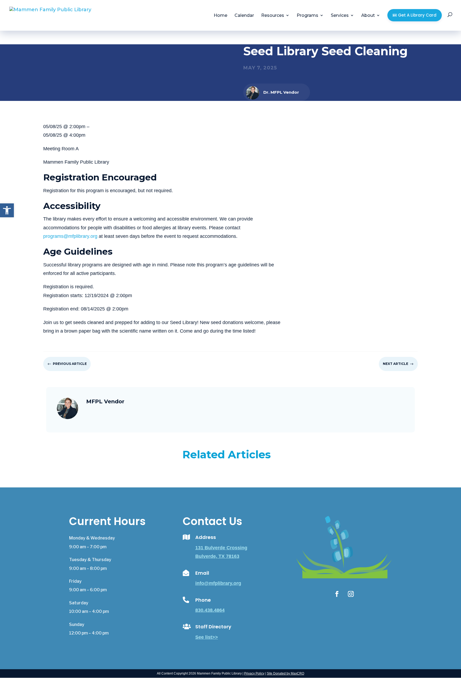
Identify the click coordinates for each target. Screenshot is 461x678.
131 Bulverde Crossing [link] (221, 547)
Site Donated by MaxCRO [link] (285, 673)
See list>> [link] (206, 637)
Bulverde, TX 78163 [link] (217, 556)
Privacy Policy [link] (254, 673)
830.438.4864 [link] (210, 610)
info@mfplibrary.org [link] (218, 583)
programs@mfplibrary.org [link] (70, 236)
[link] (7, 210)
